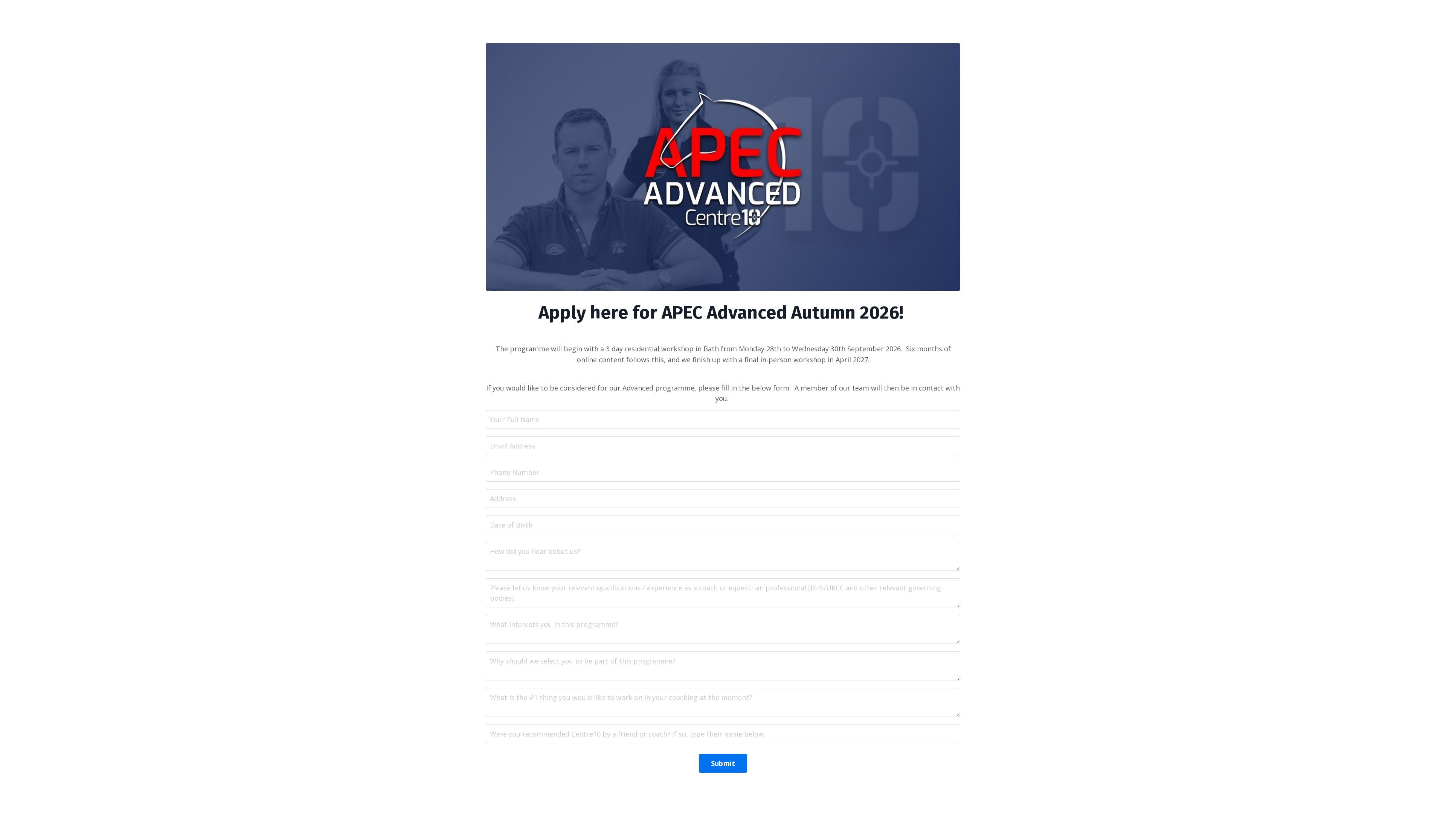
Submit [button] (723, 763)
